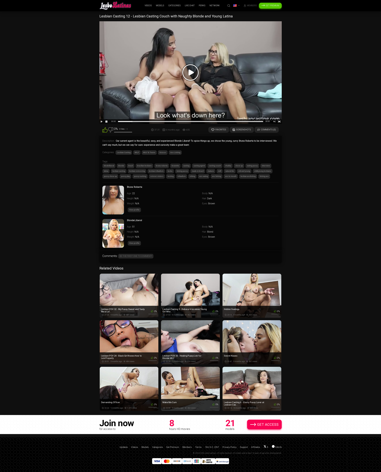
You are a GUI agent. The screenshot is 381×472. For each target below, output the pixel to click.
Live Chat (190, 5)
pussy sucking (140, 176)
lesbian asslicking (248, 176)
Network (215, 5)
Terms (198, 447)
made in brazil (198, 171)
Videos (148, 5)
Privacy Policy (229, 447)
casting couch (215, 166)
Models (160, 5)
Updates (124, 447)
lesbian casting (118, 171)
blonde (121, 166)
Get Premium (272, 5)
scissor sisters (156, 176)
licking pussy (182, 171)
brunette (175, 166)
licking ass (264, 176)
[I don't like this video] (110, 129)
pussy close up (110, 176)
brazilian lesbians (144, 166)
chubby (228, 166)
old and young (244, 171)
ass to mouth (230, 176)
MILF (137, 152)
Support (244, 447)
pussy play (125, 176)
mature (211, 171)
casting (186, 166)
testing (171, 176)
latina (106, 171)
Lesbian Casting (124, 152)
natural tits (229, 171)
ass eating (203, 176)
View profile (134, 243)
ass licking (216, 176)
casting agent (199, 166)
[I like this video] (104, 129)
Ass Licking (175, 152)
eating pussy (252, 166)
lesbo (170, 171)
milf (219, 171)
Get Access (268, 424)
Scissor (162, 152)
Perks (202, 5)
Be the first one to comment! (136, 256)
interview (266, 166)
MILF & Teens (149, 152)
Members (252, 5)
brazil (130, 166)
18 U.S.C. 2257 (212, 447)
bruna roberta (161, 166)
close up (239, 166)
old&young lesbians (262, 171)
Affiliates (255, 447)
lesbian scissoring (137, 171)
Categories (174, 5)
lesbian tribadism (156, 171)
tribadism (182, 176)
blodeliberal (109, 166)
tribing (192, 176)
